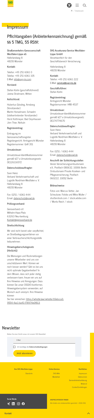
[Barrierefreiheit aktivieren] (69, 5)
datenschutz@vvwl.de (24, 198)
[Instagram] (18, 403)
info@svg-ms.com (22, 79)
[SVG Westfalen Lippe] (10, 3)
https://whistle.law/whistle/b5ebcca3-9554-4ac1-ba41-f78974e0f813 (35, 301)
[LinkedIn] (13, 403)
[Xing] (8, 403)
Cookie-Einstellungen (79, 387)
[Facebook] (23, 403)
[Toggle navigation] (77, 5)
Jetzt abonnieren (25, 353)
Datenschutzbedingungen (38, 346)
